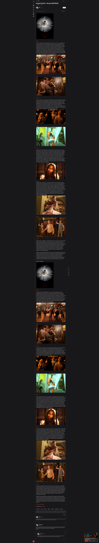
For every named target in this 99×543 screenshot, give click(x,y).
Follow (64, 7)
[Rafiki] (33, 9)
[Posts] (33, 12)
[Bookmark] (54, 511)
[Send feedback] (33, 3)
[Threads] (33, 5)
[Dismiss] (97, 534)
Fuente (37, 41)
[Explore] (33, 7)
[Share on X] (62, 11)
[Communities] (33, 16)
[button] (33, 541)
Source (37, 290)
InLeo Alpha (43, 506)
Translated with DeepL (40, 504)
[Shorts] (33, 14)
